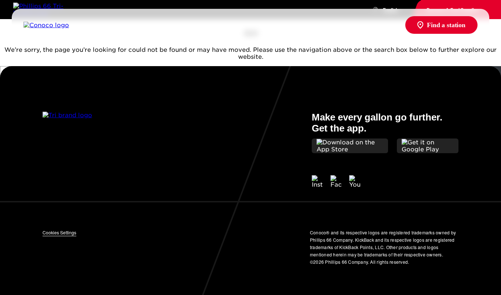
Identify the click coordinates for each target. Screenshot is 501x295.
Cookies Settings (59, 232)
